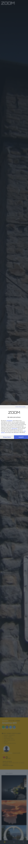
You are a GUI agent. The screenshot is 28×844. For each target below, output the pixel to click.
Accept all (21, 437)
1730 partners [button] (9, 420)
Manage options (7, 437)
